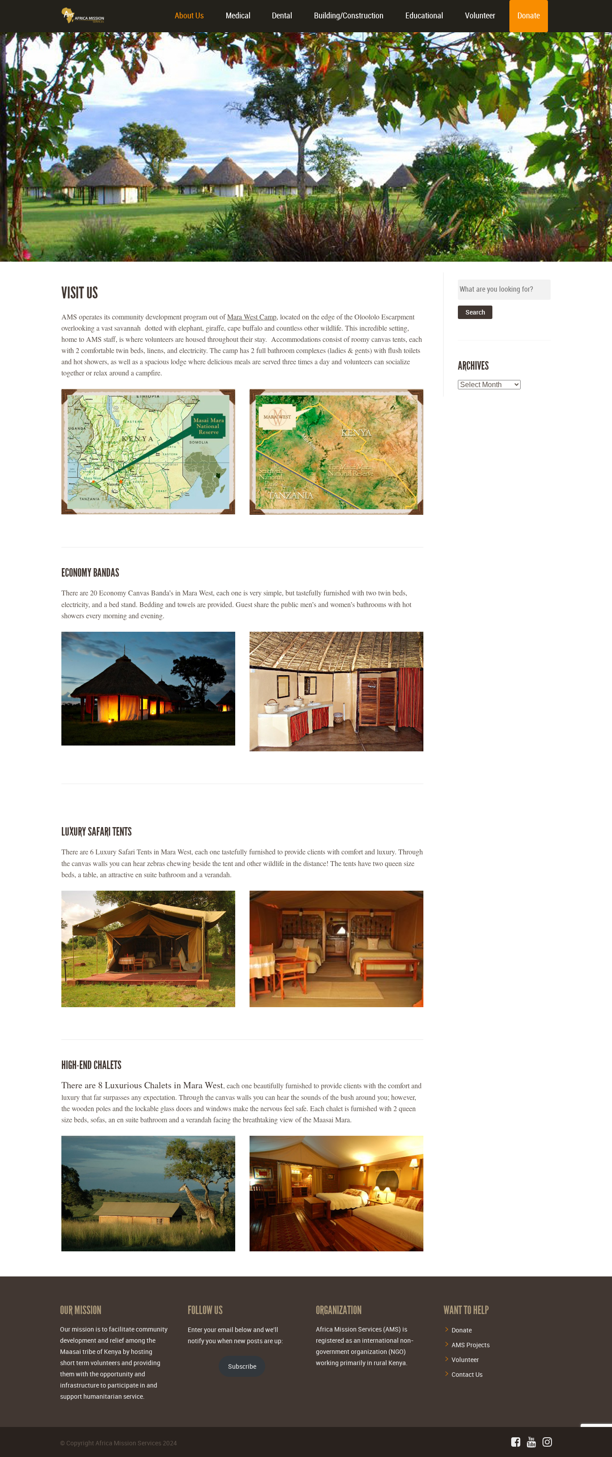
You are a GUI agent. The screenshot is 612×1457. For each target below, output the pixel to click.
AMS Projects (471, 1345)
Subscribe (242, 1366)
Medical (238, 16)
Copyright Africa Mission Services (113, 1443)
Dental (282, 16)
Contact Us (467, 1374)
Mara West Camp (251, 316)
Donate (528, 16)
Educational (424, 16)
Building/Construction (349, 16)
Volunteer (480, 16)
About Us (189, 16)
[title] (148, 451)
